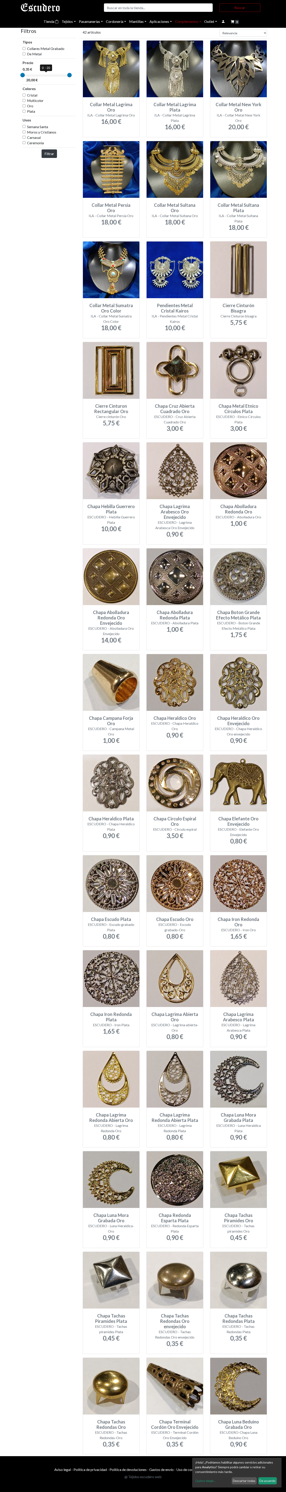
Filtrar (49, 153)
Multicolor (35, 100)
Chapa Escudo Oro (174, 919)
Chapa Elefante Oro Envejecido (238, 821)
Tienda (49, 21)
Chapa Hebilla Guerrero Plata (111, 509)
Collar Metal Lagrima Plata (175, 107)
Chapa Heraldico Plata (111, 818)
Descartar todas (244, 1481)
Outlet (209, 21)
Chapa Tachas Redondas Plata (238, 1318)
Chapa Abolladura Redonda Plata (175, 615)
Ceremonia (35, 143)
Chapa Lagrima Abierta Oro (174, 1016)
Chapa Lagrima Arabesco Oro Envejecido (175, 512)
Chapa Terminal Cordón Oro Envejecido (174, 1424)
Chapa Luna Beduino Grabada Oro (238, 1424)
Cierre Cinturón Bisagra (238, 308)
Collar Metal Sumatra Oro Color (111, 308)
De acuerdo (267, 1481)
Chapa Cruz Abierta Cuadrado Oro (175, 408)
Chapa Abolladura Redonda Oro (238, 509)
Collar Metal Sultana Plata (238, 207)
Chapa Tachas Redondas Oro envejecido (174, 1321)
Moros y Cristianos (41, 132)
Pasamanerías (89, 21)
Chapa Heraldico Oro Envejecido (238, 720)
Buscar (239, 7)
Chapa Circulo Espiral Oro (175, 821)
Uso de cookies (188, 1469)
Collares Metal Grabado (45, 48)
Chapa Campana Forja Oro (111, 720)
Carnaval (34, 137)
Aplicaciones (159, 21)
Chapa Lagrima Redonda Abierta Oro (111, 1117)
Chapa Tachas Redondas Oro (111, 1424)
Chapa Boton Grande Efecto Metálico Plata (238, 615)
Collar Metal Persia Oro (111, 207)
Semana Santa (37, 127)
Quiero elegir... (205, 1481)
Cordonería (114, 21)
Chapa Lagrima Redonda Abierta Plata (174, 1117)
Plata (31, 111)
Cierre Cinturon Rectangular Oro (111, 408)
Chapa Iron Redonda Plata (111, 1016)
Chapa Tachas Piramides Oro (238, 1217)
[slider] (22, 75)
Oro (30, 106)
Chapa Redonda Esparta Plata (175, 1217)
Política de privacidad (90, 1469)
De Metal (34, 54)
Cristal (32, 95)
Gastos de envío (161, 1469)
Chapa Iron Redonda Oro (238, 921)
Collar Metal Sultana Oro (175, 207)
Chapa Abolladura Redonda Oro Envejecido (111, 618)
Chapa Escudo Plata (111, 919)
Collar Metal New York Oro (238, 107)
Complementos (186, 21)
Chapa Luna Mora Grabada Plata (238, 1117)
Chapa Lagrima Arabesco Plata (238, 1016)
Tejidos (67, 21)
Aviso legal (62, 1469)
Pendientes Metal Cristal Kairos (175, 308)
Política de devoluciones (128, 1469)
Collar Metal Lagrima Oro (111, 107)
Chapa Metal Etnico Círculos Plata (238, 408)
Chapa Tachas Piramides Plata (111, 1318)
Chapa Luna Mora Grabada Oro (111, 1217)
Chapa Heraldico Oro (175, 718)
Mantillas (136, 21)
